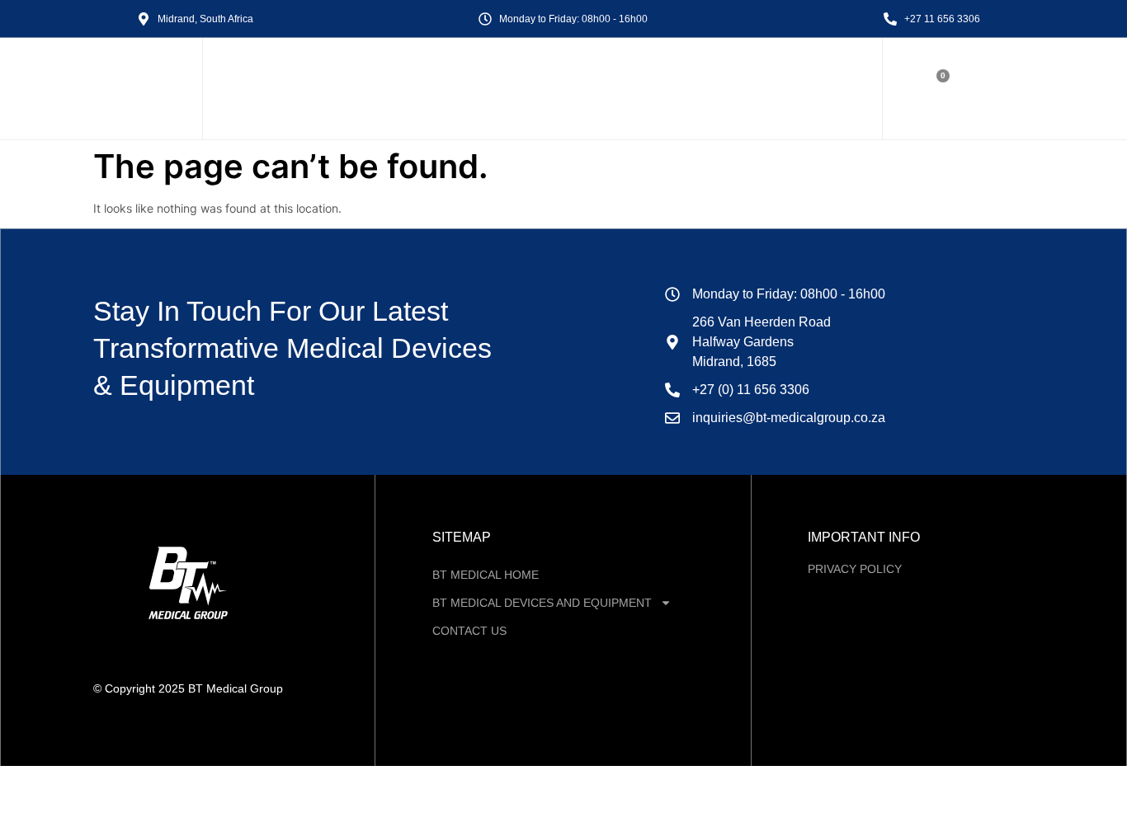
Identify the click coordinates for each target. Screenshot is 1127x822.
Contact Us (469, 630)
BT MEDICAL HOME (485, 574)
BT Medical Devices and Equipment (542, 602)
